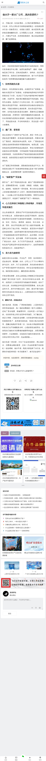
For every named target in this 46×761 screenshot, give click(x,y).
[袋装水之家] (23, 2)
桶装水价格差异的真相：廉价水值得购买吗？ (19, 504)
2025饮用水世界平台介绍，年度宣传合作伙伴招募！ (34, 457)
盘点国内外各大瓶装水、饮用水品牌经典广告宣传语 (21, 507)
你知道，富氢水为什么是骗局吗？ (19, 371)
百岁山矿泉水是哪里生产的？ (15, 518)
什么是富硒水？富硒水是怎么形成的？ (18, 527)
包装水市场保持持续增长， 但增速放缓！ (18, 495)
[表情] (36, 608)
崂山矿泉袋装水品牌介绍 (11, 553)
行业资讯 (11, 7)
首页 (4, 7)
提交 (9, 613)
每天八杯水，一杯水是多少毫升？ (16, 521)
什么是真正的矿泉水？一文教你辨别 (17, 531)
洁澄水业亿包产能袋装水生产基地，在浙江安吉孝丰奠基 (23, 501)
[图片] (40, 608)
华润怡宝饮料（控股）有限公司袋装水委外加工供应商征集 (23, 498)
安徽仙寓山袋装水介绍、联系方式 (16, 524)
